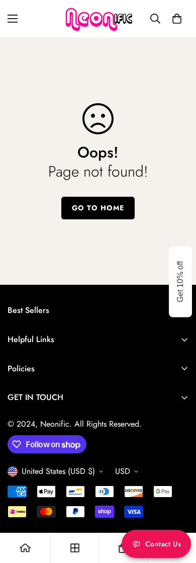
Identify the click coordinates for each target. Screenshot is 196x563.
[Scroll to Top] (178, 510)
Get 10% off (180, 281)
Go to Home (98, 208)
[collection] (75, 548)
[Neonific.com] (98, 18)
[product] (25, 548)
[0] (176, 18)
